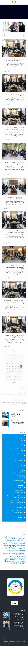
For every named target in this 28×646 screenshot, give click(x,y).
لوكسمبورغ (21, 468)
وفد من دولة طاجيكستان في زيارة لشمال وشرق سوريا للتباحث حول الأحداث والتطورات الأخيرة (14, 231)
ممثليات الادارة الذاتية (18, 492)
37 (20, 371)
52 (12, 377)
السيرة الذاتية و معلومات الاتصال (16, 448)
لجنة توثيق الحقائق (12, 550)
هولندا (22, 505)
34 (12, 369)
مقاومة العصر (5, 553)
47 (9, 374)
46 (12, 374)
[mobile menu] (2, 2)
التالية (14, 382)
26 (18, 366)
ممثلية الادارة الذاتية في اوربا (17, 497)
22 (12, 363)
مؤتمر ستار (19, 552)
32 (18, 369)
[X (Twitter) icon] (7, 644)
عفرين (7, 548)
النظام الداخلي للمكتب (18, 453)
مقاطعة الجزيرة (12, 553)
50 (18, 377)
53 (9, 377)
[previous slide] (4, 35)
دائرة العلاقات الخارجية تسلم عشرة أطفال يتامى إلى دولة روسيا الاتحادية (14, 198)
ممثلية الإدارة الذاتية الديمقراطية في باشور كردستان (17, 557)
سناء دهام (19, 546)
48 (7, 374)
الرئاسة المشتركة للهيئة (15, 542)
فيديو (22, 465)
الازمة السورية (9, 540)
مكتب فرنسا (20, 488)
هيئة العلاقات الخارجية (15, 562)
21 (15, 363)
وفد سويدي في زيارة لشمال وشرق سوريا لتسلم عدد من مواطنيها (14, 163)
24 (7, 363)
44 (18, 374)
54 (7, 377)
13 (20, 361)
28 (12, 366)
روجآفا (24, 547)
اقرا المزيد (6, 71)
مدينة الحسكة (6, 552)
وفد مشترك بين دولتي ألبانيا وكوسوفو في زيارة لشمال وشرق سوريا (14, 94)
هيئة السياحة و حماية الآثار (17, 510)
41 (9, 371)
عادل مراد (18, 548)
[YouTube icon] (5, 644)
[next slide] (24, 35)
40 (12, 371)
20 (18, 363)
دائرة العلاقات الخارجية (18, 460)
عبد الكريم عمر (12, 548)
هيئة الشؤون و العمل (18, 512)
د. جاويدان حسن (19, 545)
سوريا (6, 547)
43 (20, 374)
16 (12, 361)
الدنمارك (21, 440)
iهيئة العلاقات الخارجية (21, 537)
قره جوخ (16, 550)
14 (18, 361)
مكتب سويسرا (20, 485)
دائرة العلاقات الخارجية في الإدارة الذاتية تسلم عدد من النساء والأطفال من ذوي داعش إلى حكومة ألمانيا (14, 302)
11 (9, 358)
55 (14, 379)
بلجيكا (22, 455)
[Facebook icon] (8, 644)
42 (7, 371)
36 (7, 369)
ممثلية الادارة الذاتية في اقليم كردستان (15, 495)
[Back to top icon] (3, 639)
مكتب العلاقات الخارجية (18, 480)
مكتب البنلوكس (20, 478)
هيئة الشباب (20, 515)
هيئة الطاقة (20, 517)
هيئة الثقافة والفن (19, 507)
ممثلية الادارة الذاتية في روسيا (17, 500)
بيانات (22, 458)
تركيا (24, 545)
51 (15, 377)
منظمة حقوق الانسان (10, 560)
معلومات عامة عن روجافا (18, 473)
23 (9, 363)
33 (15, 369)
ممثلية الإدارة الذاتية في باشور (15, 559)
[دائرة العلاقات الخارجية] (14, 2)
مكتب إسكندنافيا (20, 475)
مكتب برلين (21, 483)
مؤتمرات (21, 470)
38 (18, 371)
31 (20, 369)
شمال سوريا (23, 549)
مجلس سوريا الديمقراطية (13, 552)
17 (9, 361)
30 (7, 366)
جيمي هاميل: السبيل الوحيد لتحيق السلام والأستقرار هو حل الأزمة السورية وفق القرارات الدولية (15, 267)
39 (15, 371)
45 (15, 374)
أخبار (22, 435)
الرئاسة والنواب (20, 443)
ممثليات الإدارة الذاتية (18, 490)
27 (15, 366)
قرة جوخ (19, 550)
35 (9, 369)
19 (20, 363)
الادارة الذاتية (14, 540)
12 (7, 358)
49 (20, 377)
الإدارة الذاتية (20, 438)
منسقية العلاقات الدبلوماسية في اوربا (15, 502)
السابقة (13, 351)
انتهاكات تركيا (19, 543)
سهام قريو (12, 546)
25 (20, 366)
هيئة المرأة (21, 520)
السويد (21, 445)
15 (15, 361)
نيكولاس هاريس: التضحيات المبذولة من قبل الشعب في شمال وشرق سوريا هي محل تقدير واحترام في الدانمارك (14, 128)
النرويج (22, 450)
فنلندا (22, 463)
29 (9, 366)
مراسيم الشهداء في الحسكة (21, 553)
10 (12, 358)
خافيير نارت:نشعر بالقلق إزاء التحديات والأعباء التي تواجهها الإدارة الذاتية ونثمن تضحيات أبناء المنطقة (14, 60)
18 (7, 361)
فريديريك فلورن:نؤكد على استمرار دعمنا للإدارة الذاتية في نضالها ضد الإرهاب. (15, 336)
